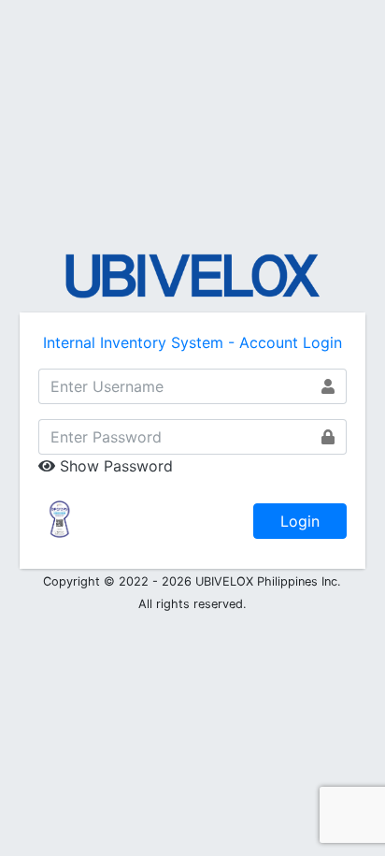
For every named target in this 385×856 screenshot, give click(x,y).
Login (300, 521)
